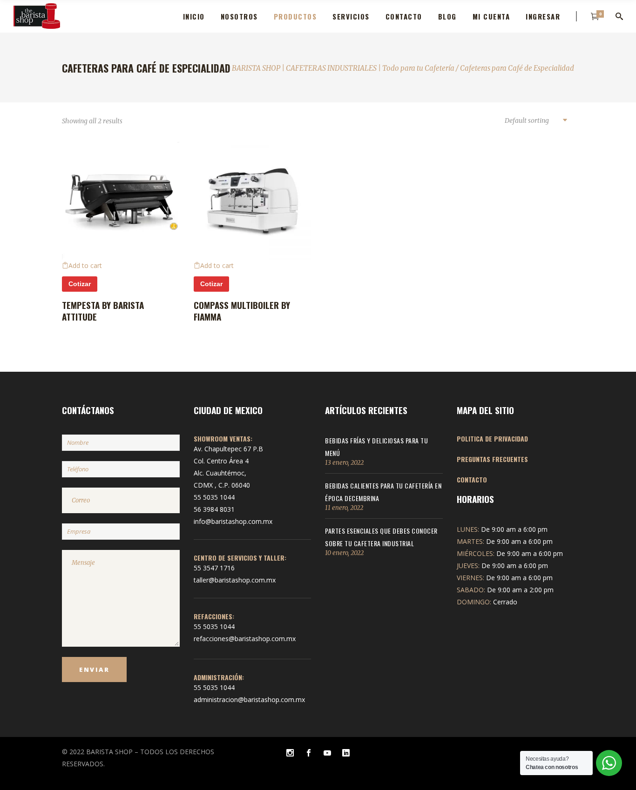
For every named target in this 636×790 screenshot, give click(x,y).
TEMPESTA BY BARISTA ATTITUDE (103, 310)
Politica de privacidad (492, 438)
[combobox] (535, 121)
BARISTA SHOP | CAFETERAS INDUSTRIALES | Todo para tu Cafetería (343, 68)
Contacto (472, 479)
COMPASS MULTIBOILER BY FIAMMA (242, 310)
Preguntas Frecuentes (492, 459)
